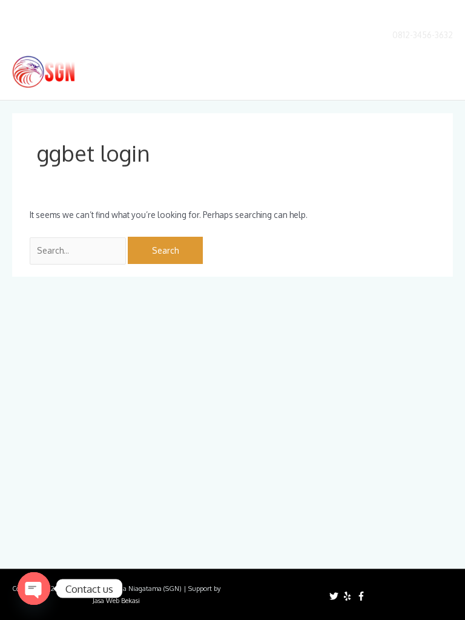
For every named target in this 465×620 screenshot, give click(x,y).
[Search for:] (79, 250)
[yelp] (349, 596)
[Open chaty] (34, 588)
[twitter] (335, 596)
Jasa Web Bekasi (116, 600)
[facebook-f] (363, 596)
